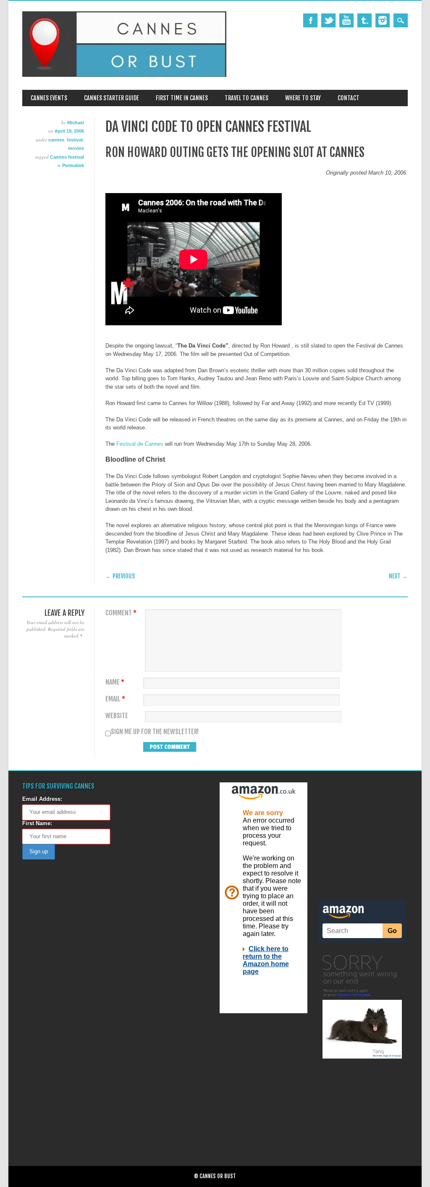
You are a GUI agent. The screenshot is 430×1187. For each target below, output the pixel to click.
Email (115, 699)
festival (75, 139)
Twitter (328, 20)
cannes (56, 139)
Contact (348, 98)
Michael (75, 122)
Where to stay (303, 98)
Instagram (382, 20)
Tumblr (364, 20)
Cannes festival (67, 156)
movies (76, 148)
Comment (120, 613)
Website (116, 716)
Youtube (346, 20)
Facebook (310, 20)
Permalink (73, 165)
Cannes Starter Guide (111, 98)
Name (114, 682)
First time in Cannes (182, 98)
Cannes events (49, 98)
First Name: (37, 823)
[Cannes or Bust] (124, 75)
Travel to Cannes (246, 98)
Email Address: (42, 799)
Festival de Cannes (139, 444)
